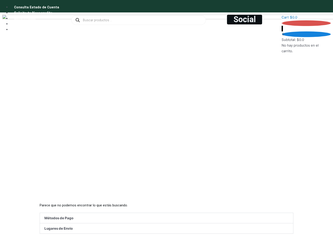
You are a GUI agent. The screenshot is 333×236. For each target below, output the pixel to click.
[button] (166, 218)
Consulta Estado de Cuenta (36, 7)
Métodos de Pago (58, 218)
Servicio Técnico (28, 30)
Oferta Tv (22, 24)
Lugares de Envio (58, 228)
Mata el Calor (25, 19)
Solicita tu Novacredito (33, 13)
